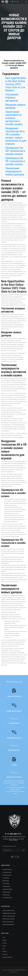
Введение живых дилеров (15, 106)
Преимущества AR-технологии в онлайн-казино (15, 151)
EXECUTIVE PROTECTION (8, 921)
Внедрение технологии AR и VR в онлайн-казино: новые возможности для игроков (15, 136)
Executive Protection (7, 869)
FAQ (3, 948)
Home (4, 937)
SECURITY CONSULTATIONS (9, 916)
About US (5, 951)
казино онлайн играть (9, 393)
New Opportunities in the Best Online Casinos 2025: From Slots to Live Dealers (15, 84)
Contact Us (5, 954)
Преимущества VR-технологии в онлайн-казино (15, 161)
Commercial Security (7, 897)
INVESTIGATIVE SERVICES (8, 924)
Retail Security (6, 880)
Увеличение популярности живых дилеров (14, 171)
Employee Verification (7, 957)
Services (4, 940)
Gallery (4, 945)
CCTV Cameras (6, 883)
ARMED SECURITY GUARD (8, 910)
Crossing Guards (6, 886)
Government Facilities (7, 889)
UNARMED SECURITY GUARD (9, 913)
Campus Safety (6, 894)
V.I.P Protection (6, 878)
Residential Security (7, 875)
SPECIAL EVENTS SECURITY (9, 919)
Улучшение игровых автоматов (12, 97)
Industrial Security (6, 892)
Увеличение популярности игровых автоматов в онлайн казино (13, 118)
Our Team (5, 943)
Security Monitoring (7, 872)
